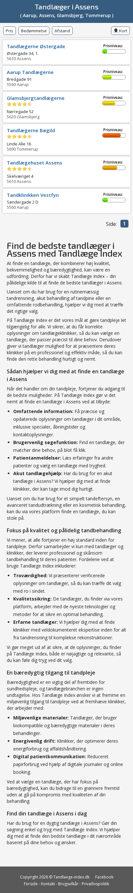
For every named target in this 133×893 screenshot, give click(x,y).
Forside (31, 884)
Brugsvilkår (68, 884)
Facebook (104, 877)
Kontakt (48, 884)
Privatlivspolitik (95, 884)
